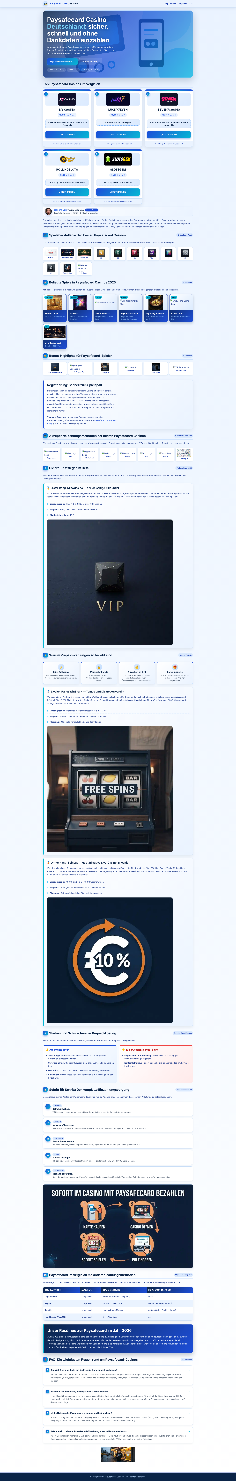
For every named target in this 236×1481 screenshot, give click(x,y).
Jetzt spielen (67, 134)
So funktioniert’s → (90, 61)
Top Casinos (170, 4)
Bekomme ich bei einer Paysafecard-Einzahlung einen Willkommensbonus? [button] (89, 1431)
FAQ (191, 4)
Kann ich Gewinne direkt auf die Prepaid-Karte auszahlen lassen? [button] (84, 1370)
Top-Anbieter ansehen (62, 61)
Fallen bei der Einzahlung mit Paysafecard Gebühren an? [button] (79, 1391)
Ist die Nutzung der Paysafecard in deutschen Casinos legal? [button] (81, 1413)
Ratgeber (183, 4)
